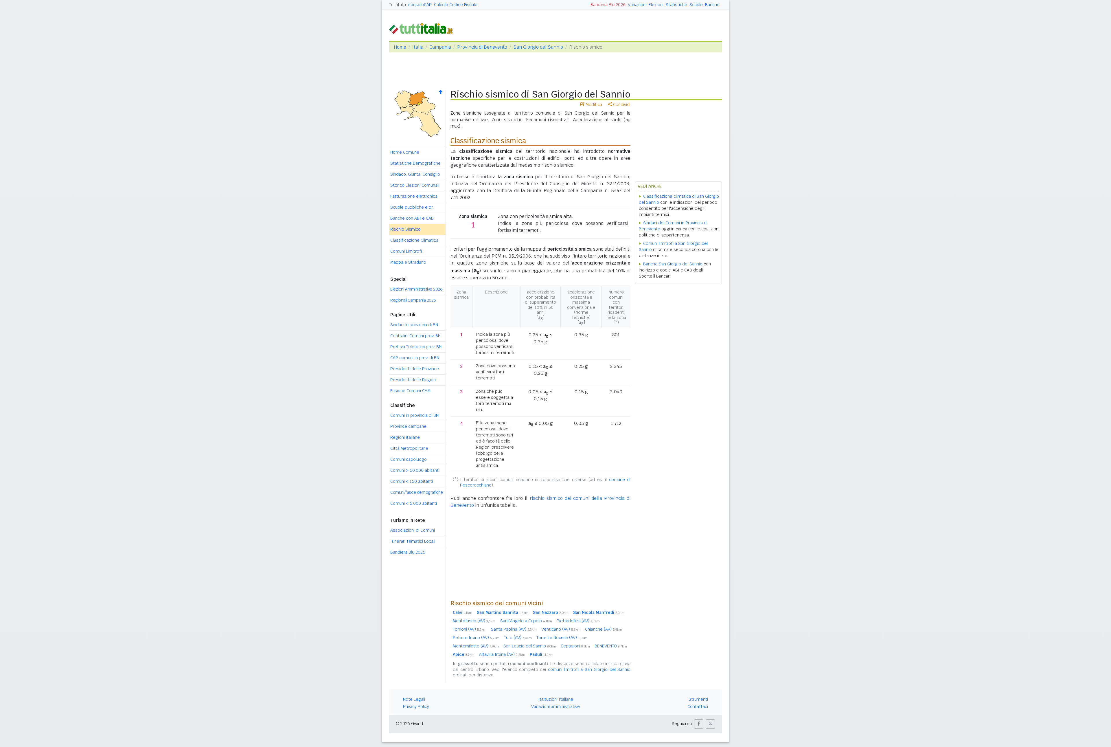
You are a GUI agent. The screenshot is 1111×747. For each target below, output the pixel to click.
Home (400, 47)
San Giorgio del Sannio (538, 47)
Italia (417, 47)
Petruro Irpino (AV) (476, 637)
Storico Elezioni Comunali (414, 185)
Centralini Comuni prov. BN (415, 335)
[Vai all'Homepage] (423, 28)
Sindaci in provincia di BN (414, 324)
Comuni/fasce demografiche (416, 492)
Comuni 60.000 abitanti (414, 470)
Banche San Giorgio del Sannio (672, 264)
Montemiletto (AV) (476, 646)
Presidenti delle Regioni (413, 379)
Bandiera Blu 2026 (608, 4)
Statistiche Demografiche (415, 163)
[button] (698, 724)
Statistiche (676, 4)
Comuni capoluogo (408, 459)
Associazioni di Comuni (412, 530)
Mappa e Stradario (408, 262)
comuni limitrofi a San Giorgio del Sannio (589, 669)
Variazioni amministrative (555, 706)
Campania (440, 47)
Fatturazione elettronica (413, 196)
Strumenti (698, 699)
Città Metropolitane (409, 448)
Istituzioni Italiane (555, 699)
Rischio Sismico (405, 229)
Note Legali (414, 699)
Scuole (696, 4)
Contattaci (697, 706)
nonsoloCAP (420, 4)
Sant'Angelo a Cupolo (526, 620)
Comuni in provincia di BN (414, 415)
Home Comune (404, 152)
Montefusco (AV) (474, 620)
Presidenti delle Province (414, 368)
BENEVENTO (611, 646)
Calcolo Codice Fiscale (455, 4)
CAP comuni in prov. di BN (414, 357)
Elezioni (656, 4)
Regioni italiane (405, 437)
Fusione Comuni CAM (410, 390)
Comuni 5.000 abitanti (413, 503)
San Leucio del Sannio (529, 646)
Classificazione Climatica (414, 240)
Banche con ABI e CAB (412, 218)
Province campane (408, 426)
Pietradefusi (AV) (578, 620)
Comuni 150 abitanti (411, 481)
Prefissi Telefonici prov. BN (416, 346)
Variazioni (637, 4)
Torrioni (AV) (469, 629)
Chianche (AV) (603, 629)
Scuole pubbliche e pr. (412, 207)
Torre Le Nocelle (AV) (561, 637)
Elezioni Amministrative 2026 (416, 289)
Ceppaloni (575, 646)
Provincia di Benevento (482, 47)
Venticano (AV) (560, 629)
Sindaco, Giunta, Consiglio (415, 174)
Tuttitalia (397, 4)
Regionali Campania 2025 (413, 300)
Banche (712, 4)
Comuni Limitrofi (406, 251)
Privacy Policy (416, 706)
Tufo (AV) (518, 637)
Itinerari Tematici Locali (412, 541)
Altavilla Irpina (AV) (502, 654)
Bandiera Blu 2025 (407, 552)
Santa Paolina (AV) (514, 629)
